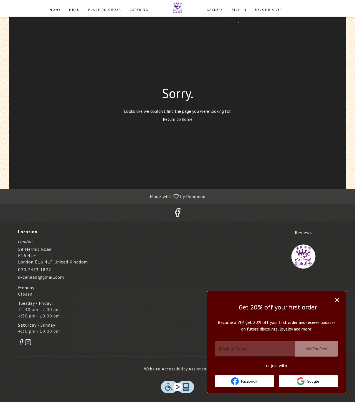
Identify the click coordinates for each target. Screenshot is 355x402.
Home (55, 9)
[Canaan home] (177, 8)
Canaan (303, 256)
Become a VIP (268, 9)
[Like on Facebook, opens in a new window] (177, 214)
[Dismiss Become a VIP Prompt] (337, 300)
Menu (74, 9)
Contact (216, 21)
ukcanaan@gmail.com (41, 277)
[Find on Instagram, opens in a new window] (28, 343)
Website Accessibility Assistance (177, 369)
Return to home (177, 119)
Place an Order (104, 9)
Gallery (215, 9)
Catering (139, 9)
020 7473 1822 (34, 269)
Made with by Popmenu (105, 196)
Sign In (239, 9)
